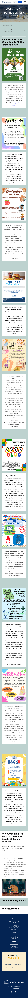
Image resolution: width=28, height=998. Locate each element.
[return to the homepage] (7, 2)
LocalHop (16, 988)
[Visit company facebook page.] (15, 992)
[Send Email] (11, 992)
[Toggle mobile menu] (25, 2)
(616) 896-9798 (14, 944)
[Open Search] (20, 2)
